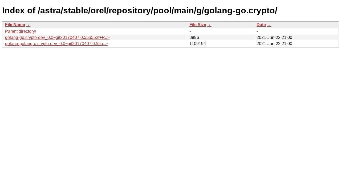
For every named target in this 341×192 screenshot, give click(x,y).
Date (261, 24)
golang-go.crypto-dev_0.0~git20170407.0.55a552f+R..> (57, 37)
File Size (197, 24)
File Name (15, 24)
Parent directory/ (20, 31)
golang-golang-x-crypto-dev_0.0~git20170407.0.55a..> (56, 43)
